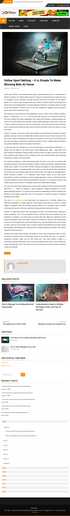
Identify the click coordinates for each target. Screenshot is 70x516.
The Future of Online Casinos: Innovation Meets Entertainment (18, 399)
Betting (12, 20)
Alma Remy (7, 88)
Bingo (21, 20)
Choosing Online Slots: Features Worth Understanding (16, 386)
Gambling (55, 20)
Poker (26, 26)
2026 (4, 421)
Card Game (44, 20)
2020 (4, 488)
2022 (4, 480)
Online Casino (14, 26)
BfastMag (55, 510)
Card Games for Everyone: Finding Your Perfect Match (16, 406)
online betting (23, 116)
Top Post (6, 332)
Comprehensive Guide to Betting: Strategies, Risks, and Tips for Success (50, 307)
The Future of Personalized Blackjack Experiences (28, 338)
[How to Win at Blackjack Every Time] (5, 349)
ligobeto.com (5, 365)
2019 (4, 491)
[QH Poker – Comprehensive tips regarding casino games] (3, 21)
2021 (4, 484)
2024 (4, 472)
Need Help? (51, 5)
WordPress (35, 512)
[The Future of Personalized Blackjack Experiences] (5, 340)
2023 (4, 476)
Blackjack (31, 20)
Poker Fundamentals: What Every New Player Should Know (17, 393)
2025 (4, 468)
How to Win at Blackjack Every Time (23, 347)
